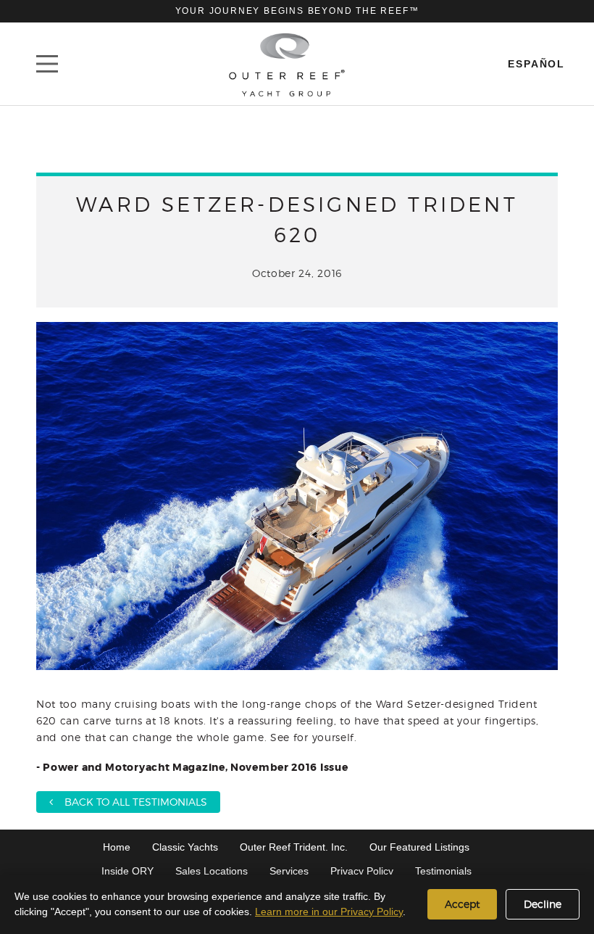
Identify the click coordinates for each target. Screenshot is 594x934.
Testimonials (443, 871)
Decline (542, 904)
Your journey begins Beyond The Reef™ (297, 11)
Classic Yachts (185, 847)
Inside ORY (127, 871)
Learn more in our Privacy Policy (329, 911)
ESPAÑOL (536, 64)
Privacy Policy (361, 871)
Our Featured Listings (419, 847)
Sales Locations (211, 871)
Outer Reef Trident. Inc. (294, 847)
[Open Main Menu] (47, 64)
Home (116, 847)
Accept (462, 904)
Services (289, 871)
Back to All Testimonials (130, 801)
